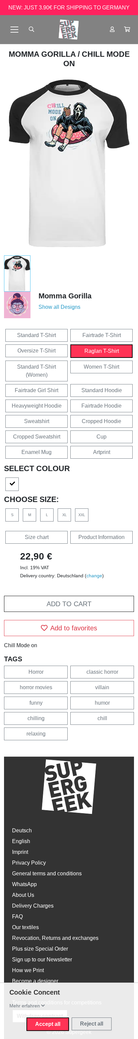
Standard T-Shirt (36, 335)
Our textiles (25, 927)
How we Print (28, 970)
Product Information (101, 537)
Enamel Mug (36, 452)
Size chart (37, 537)
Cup (101, 437)
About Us (23, 895)
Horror (36, 672)
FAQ (17, 916)
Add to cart (69, 604)
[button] (127, 30)
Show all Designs (59, 307)
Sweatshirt (36, 421)
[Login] (112, 30)
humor (102, 703)
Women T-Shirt (101, 367)
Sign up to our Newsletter (42, 959)
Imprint (20, 852)
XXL (81, 515)
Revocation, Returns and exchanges (55, 938)
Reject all (91, 1024)
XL (64, 515)
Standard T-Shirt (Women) (36, 371)
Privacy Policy (29, 863)
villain (102, 687)
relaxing (36, 734)
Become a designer (35, 981)
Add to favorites (73, 628)
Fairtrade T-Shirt (101, 335)
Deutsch (22, 830)
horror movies (36, 687)
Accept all (47, 1024)
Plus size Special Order (40, 949)
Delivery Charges (33, 906)
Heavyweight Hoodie (37, 406)
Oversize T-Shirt (36, 351)
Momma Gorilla (43, 54)
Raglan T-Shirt (101, 351)
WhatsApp (24, 884)
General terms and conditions (47, 873)
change (94, 575)
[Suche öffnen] (31, 29)
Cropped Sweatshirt (36, 437)
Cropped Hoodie (101, 421)
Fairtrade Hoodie (101, 406)
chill (102, 718)
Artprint (101, 452)
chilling (36, 718)
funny (36, 703)
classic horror (102, 672)
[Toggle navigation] (14, 29)
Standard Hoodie (101, 390)
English (21, 841)
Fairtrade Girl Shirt (36, 390)
